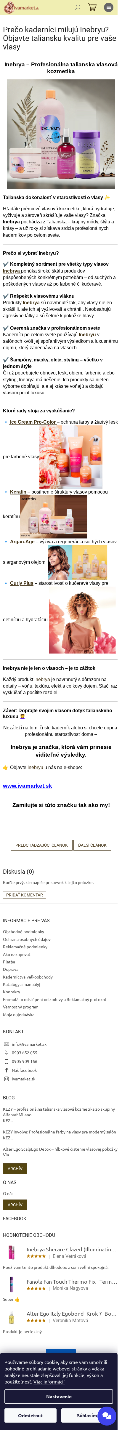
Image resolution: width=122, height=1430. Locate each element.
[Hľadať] (78, 7)
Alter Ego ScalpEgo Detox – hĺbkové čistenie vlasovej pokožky (60, 1149)
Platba (9, 961)
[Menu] (109, 7)
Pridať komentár (24, 895)
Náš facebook (24, 1070)
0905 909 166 (24, 1061)
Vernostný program (20, 1006)
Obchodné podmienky (23, 931)
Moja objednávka (18, 1014)
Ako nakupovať (16, 954)
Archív (15, 1168)
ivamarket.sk (23, 1078)
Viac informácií (49, 1381)
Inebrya (12, 270)
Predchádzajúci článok (41, 845)
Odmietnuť (30, 1415)
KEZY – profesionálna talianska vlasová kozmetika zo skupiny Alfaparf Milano (59, 1111)
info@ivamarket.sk (29, 1044)
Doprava (10, 969)
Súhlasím (87, 1415)
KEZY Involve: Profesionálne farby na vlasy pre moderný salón (59, 1131)
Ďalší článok (92, 845)
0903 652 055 (24, 1052)
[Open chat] (106, 1416)
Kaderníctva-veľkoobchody (28, 976)
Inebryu (87, 334)
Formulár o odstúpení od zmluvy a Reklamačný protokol (54, 999)
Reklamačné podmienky (25, 946)
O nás (8, 1193)
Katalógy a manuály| (21, 984)
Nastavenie (59, 1396)
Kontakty (11, 991)
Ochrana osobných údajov (27, 939)
